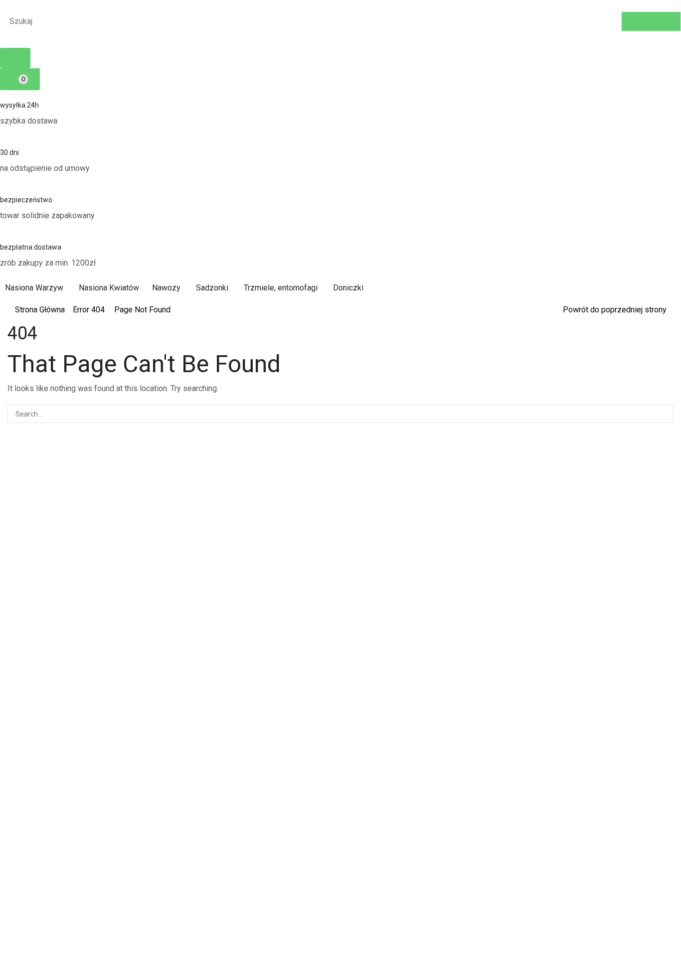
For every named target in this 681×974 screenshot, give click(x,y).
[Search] (651, 21)
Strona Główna (40, 309)
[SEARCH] (664, 414)
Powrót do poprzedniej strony (615, 309)
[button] (15, 58)
